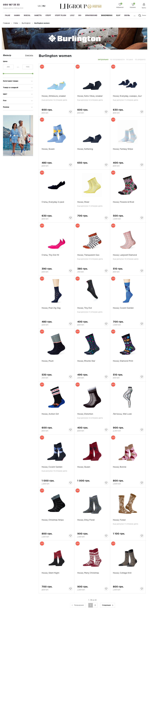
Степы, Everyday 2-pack (53, 202)
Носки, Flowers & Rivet (123, 202)
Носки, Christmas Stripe (53, 520)
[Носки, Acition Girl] (56, 397)
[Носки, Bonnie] (127, 450)
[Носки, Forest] (127, 503)
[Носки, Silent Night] (56, 556)
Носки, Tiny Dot (84, 308)
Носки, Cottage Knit (122, 573)
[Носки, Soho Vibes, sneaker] (92, 79)
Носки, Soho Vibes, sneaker (90, 96)
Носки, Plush (48, 361)
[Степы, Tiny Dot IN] (56, 238)
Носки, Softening (85, 149)
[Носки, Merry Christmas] (92, 556)
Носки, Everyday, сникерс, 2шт (127, 96)
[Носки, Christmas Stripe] (56, 503)
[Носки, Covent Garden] (127, 291)
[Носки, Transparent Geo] (92, 238)
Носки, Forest (119, 520)
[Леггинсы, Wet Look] (127, 397)
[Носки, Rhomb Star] (92, 344)
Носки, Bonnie (119, 467)
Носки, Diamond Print (123, 361)
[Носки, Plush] (56, 344)
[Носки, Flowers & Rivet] (127, 185)
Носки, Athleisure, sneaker (54, 96)
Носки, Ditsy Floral (86, 520)
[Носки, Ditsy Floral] (92, 503)
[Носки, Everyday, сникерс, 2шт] (127, 79)
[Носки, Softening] (92, 132)
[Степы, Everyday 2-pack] (56, 185)
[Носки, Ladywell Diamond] (127, 238)
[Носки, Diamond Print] (127, 344)
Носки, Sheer (83, 202)
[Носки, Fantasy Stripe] (127, 132)
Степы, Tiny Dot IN (50, 255)
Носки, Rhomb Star (86, 361)
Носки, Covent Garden (123, 308)
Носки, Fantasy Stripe (123, 149)
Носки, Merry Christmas (88, 573)
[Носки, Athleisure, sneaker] (56, 79)
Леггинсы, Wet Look (122, 414)
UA (39, 6)
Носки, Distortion (85, 414)
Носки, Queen (48, 149)
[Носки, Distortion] (92, 397)
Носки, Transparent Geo (88, 255)
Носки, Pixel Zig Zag (51, 308)
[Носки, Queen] (56, 132)
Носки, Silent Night (50, 573)
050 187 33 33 (11, 5)
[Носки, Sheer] (92, 185)
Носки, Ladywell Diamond (125, 255)
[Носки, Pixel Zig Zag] (56, 291)
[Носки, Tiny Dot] (92, 291)
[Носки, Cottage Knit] (127, 556)
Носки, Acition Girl (50, 414)
